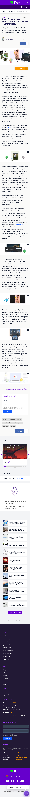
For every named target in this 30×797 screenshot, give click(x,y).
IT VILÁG (3, 17)
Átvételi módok (6, 659)
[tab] (5, 466)
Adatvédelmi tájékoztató (9, 653)
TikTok (11, 423)
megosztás (5, 426)
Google (19, 419)
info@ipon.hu (19, 759)
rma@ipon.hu (19, 755)
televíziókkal (19, 224)
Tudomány (19, 11)
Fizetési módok (6, 662)
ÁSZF (14, 791)
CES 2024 (13, 426)
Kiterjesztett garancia (8, 639)
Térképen (14, 702)
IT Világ (4, 673)
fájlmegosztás (18, 423)
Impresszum (7, 791)
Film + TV (5, 684)
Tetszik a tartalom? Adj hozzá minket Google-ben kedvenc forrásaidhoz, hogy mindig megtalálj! (15, 388)
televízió (5, 423)
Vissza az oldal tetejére (14, 621)
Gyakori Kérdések (7, 645)
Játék (24, 11)
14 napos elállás (7, 647)
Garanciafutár (6, 642)
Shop (2, 7)
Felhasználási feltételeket (22, 734)
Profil (4, 688)
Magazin (7, 7)
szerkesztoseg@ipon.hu (21, 757)
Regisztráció (6, 695)
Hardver (13, 11)
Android (5, 419)
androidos (9, 127)
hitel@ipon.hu (19, 753)
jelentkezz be (19, 478)
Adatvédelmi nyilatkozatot (17, 408)
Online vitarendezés (8, 650)
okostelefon (12, 419)
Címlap (3, 11)
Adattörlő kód (6, 656)
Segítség (5, 745)
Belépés (5, 692)
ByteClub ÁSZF (22, 791)
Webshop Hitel (6, 636)
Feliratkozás (8, 412)
